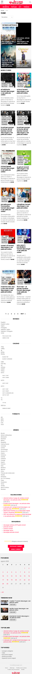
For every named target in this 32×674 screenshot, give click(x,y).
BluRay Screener (7, 359)
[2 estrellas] (6, 541)
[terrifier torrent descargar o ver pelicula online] (4, 610)
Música (8, 280)
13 (16, 576)
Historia (20, 284)
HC (2, 365)
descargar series (8, 530)
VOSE (2, 333)
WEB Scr (3, 405)
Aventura (3, 439)
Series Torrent (16, 549)
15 (24, 576)
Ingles (19, 239)
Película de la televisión (8, 473)
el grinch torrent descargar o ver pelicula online (23, 169)
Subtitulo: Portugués (6, 331)
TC (1, 398)
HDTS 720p (5, 383)
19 (11, 580)
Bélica (2, 440)
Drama (8, 158)
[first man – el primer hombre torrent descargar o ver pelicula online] (24, 277)
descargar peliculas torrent (11, 532)
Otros (2, 471)
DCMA (22, 669)
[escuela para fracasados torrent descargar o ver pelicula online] (8, 195)
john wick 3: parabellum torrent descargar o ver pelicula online (23, 248)
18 (7, 580)
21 (20, 580)
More (8, 105)
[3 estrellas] (8, 541)
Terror (11, 86)
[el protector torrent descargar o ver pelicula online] (4, 617)
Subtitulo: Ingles (5, 329)
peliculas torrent (8, 527)
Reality (3, 475)
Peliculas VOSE (6, 336)
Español (3, 322)
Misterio (3, 467)
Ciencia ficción (6, 118)
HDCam (3, 367)
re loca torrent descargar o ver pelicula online (23, 91)
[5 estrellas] (10, 541)
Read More (12, 604)
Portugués (4, 327)
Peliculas (4, 86)
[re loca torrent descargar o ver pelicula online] (24, 80)
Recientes (6, 7)
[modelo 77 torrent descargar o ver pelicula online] (4, 602)
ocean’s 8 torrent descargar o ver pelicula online (7, 247)
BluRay (3, 354)
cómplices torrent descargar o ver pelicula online (23, 206)
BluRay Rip (5, 357)
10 (3, 576)
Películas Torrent (16, 546)
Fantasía (20, 162)
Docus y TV (4, 451)
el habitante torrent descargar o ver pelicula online (7, 92)
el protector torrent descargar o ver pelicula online (19, 616)
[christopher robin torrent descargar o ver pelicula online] (23, 56)
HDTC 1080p (5, 377)
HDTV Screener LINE (7, 393)
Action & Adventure (6, 435)
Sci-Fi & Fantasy (5, 478)
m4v (2, 423)
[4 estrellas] (9, 541)
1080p (3, 348)
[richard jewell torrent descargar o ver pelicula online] (8, 157)
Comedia (24, 81)
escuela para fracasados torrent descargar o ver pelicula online (7, 208)
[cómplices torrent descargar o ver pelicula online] (24, 195)
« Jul (2, 592)
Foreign (3, 460)
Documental (4, 449)
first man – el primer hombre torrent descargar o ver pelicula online (23, 290)
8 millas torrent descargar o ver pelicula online (16, 503)
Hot (20, 7)
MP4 (10, 85)
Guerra (3, 462)
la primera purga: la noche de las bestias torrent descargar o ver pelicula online (7, 131)
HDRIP (3, 369)
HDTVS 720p (5, 395)
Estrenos (4, 85)
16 (29, 576)
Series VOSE (5, 338)
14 (20, 576)
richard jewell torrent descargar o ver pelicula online (7, 169)
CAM (3, 81)
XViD (2, 424)
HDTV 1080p (5, 391)
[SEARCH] (30, 2)
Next (22, 314)
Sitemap (12, 668)
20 (16, 580)
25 (7, 584)
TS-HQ (4, 402)
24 (3, 584)
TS (1, 400)
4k (1, 350)
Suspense (4, 124)
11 (7, 576)
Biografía (3, 442)
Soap (2, 480)
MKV (26, 162)
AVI (2, 236)
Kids (2, 466)
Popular (14, 7)
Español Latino (6, 83)
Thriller (3, 485)
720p (2, 347)
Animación (21, 156)
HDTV (2, 386)
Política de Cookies (21, 668)
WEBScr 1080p (6, 408)
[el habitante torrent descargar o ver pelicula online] (8, 80)
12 (11, 576)
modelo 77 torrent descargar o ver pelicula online (20, 601)
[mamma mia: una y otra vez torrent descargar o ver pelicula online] (8, 34)
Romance (4, 284)
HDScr (3, 371)
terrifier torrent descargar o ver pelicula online (19, 609)
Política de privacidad (13, 669)
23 (29, 580)
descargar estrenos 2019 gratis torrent (14, 525)
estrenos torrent (8, 528)
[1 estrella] (5, 541)
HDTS (2, 380)
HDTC (2, 372)
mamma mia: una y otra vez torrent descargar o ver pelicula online (7, 289)
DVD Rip (3, 363)
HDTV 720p (5, 389)
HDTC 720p (5, 375)
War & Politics (5, 487)
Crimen (11, 238)
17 (3, 580)
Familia (27, 161)
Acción (4, 116)
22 (24, 580)
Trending (26, 7)
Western (3, 489)
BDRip (2, 352)
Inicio (6, 668)
